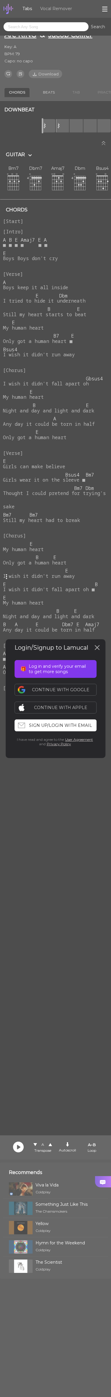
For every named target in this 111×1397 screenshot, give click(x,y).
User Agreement (79, 739)
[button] (58, 707)
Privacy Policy (59, 744)
